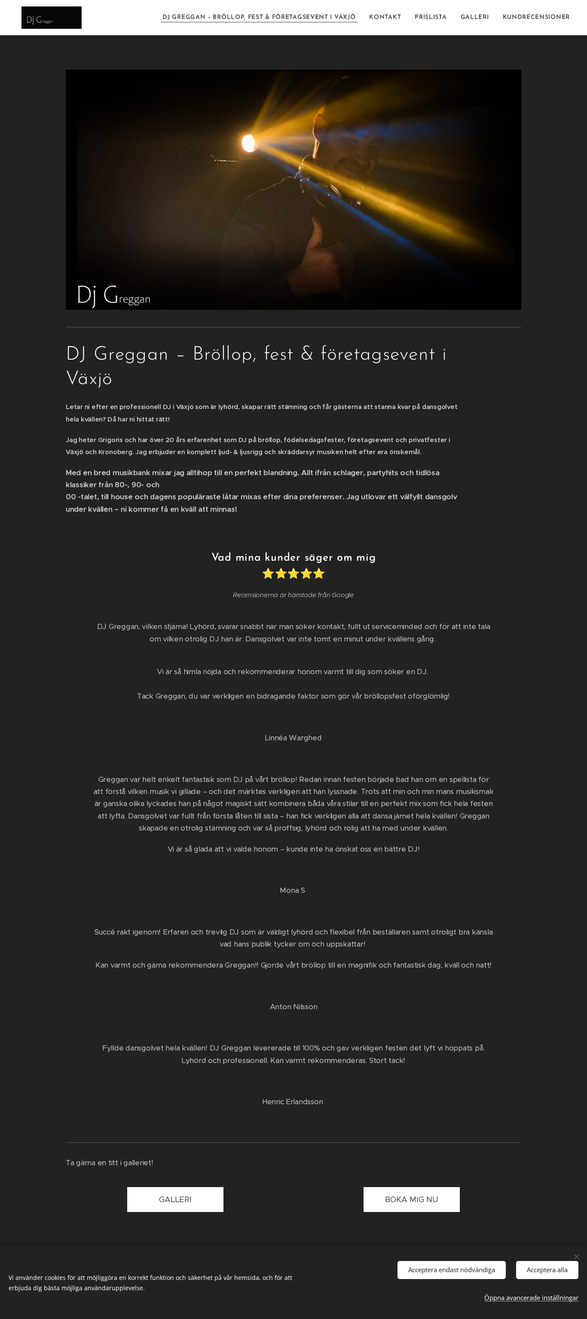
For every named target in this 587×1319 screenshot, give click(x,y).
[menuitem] (261, 17)
